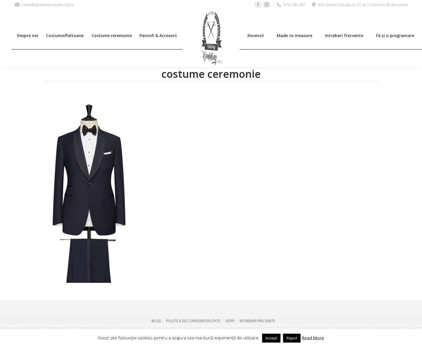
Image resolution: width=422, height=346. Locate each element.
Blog (156, 320)
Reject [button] (292, 338)
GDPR (230, 320)
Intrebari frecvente (257, 320)
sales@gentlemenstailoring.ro (48, 4)
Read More (313, 338)
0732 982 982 (294, 4)
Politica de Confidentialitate (193, 320)
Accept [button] (271, 338)
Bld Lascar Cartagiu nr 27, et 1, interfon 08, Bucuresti (363, 4)
